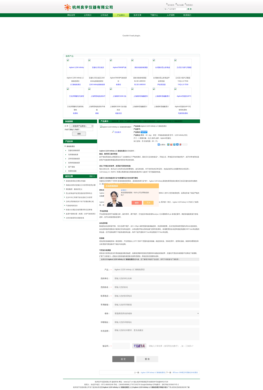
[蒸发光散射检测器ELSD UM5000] (140, 76)
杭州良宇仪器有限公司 (96, 7)
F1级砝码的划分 (72, 206)
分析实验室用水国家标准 (75, 218)
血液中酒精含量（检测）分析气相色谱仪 (80, 214)
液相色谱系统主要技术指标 (76, 181)
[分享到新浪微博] (171, 144)
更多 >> (92, 176)
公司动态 (104, 15)
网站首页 (71, 15)
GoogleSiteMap (146, 384)
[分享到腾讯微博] (174, 144)
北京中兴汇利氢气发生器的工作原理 (79, 197)
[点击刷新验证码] (139, 346)
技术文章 (137, 15)
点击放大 (118, 132)
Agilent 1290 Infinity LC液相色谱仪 (153, 372)
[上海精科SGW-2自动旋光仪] (118, 105)
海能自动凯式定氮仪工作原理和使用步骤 (80, 185)
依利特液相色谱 (74, 163)
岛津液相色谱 (73, 155)
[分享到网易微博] (180, 144)
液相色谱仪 (71, 146)
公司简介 (88, 15)
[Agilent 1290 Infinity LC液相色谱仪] (75, 76)
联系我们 (189, 5)
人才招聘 (171, 15)
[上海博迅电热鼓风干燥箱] (97, 105)
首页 (121, 121)
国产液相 (71, 167)
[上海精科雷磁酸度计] (139, 96)
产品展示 (121, 15)
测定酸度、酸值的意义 (74, 189)
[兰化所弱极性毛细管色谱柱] (75, 105)
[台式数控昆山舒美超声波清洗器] (161, 76)
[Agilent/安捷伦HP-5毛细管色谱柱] (183, 105)
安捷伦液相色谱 (74, 150)
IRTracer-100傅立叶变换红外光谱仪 (185, 372)
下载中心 (154, 15)
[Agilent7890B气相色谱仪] (118, 76)
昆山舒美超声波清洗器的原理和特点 (79, 193)
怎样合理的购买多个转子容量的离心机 (80, 201)
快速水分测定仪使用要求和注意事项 (79, 210)
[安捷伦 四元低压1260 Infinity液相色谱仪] (97, 84)
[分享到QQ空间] (168, 144)
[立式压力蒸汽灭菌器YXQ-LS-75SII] (183, 76)
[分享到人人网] (177, 144)
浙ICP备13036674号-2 (170, 384)
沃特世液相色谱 (74, 159)
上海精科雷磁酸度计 (139, 107)
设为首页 (171, 5)
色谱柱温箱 (72, 171)
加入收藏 (180, 5)
